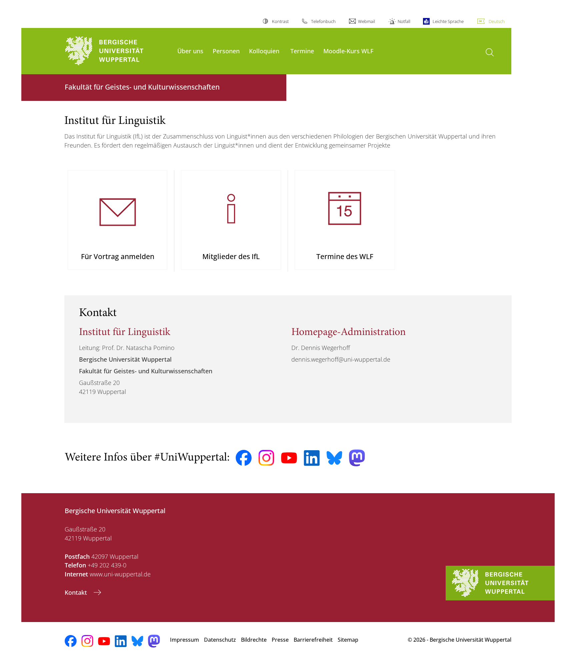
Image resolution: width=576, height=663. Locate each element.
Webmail (366, 21)
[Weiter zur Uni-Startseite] (118, 51)
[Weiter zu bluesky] (334, 458)
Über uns (190, 51)
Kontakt (77, 592)
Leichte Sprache (448, 21)
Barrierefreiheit (313, 639)
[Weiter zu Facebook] (244, 458)
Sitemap (348, 639)
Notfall (404, 21)
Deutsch (497, 21)
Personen (226, 51)
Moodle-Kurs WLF (348, 51)
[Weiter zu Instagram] (266, 458)
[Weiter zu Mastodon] (357, 458)
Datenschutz (220, 639)
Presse (280, 639)
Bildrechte (254, 639)
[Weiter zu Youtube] (289, 458)
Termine (302, 51)
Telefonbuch (323, 21)
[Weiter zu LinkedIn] (312, 458)
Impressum (184, 639)
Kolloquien (264, 51)
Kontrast (280, 21)
